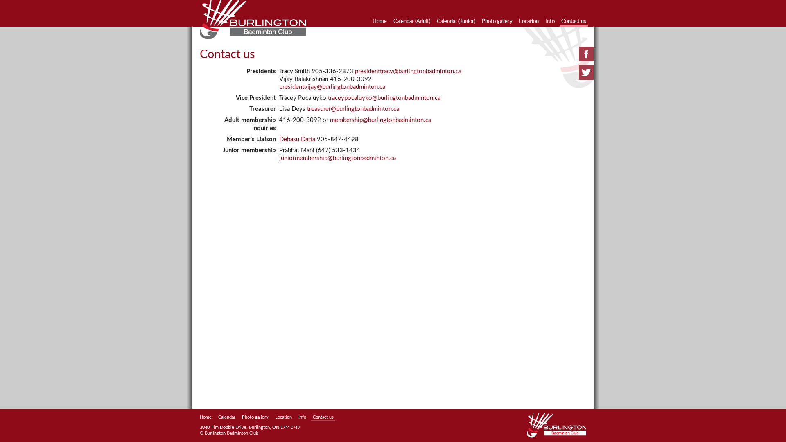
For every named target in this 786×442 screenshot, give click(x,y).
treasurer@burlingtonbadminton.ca (353, 109)
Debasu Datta (297, 139)
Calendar (226, 417)
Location (529, 21)
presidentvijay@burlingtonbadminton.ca (332, 87)
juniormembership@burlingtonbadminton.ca (337, 158)
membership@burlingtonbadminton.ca (380, 120)
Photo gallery (497, 21)
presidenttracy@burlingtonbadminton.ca (408, 71)
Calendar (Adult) (411, 21)
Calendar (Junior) (456, 21)
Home (380, 21)
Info (550, 21)
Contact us (573, 21)
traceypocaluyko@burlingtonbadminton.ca (384, 98)
